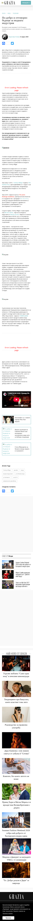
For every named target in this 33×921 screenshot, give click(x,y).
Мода (9, 13)
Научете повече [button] (8, 913)
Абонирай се (26, 2)
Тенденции (15, 13)
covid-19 (15, 477)
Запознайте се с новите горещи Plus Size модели (22, 419)
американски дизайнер (9, 481)
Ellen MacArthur (24, 198)
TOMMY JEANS (23, 316)
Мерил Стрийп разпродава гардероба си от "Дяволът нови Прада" (23, 574)
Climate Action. (14, 214)
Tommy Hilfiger (18, 183)
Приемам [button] (8, 918)
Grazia (3, 13)
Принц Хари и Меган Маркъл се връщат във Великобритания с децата (16, 805)
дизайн (16, 470)
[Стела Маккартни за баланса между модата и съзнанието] (8, 448)
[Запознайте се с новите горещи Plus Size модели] (8, 419)
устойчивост (6, 477)
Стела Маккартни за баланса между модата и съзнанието (22, 449)
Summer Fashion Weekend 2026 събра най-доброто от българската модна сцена (23, 564)
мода (22, 470)
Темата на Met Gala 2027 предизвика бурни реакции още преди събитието (23, 584)
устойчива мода (20, 474)
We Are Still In (9, 212)
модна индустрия (8, 474)
